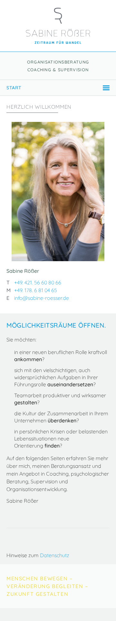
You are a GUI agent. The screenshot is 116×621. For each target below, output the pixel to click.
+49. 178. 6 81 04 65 (35, 290)
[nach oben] (103, 608)
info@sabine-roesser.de (41, 298)
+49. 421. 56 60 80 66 (37, 282)
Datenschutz (54, 555)
